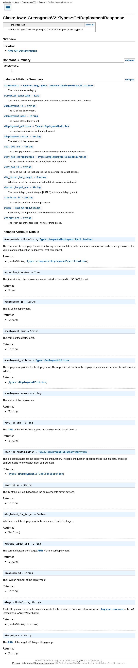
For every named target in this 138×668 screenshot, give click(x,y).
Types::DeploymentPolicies (52, 360)
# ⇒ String (19, 106)
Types (42, 2)
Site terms (27, 663)
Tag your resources (112, 609)
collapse (129, 60)
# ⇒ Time (21, 95)
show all (89, 24)
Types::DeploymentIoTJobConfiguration (62, 452)
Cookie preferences (44, 663)
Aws (16, 2)
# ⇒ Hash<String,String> (22, 207)
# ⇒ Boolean (25, 177)
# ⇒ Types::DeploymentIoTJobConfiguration (45, 157)
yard (81, 660)
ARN (10, 429)
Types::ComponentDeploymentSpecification (66, 239)
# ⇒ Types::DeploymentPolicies (36, 126)
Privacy (16, 663)
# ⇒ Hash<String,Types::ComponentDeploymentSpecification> (48, 85)
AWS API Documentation (22, 50)
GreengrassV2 (29, 2)
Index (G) (7, 2)
